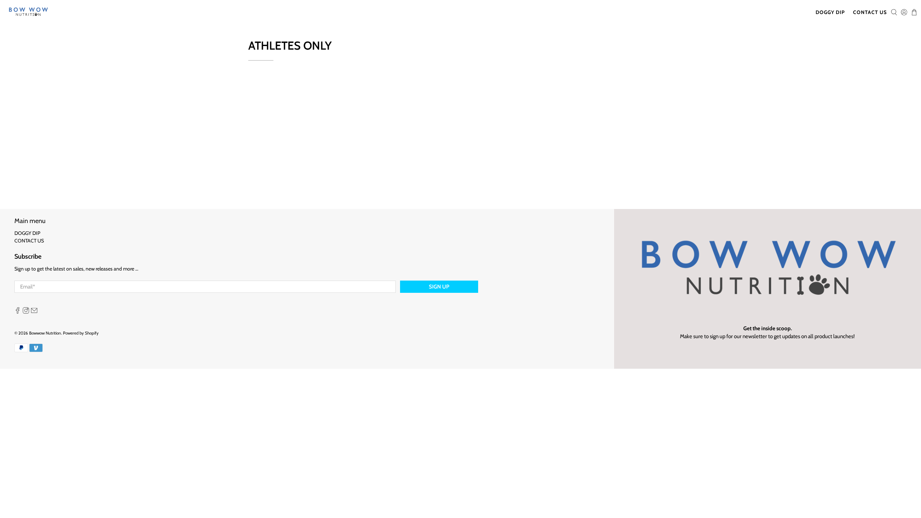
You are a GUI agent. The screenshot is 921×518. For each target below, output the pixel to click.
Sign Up (439, 286)
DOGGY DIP (830, 12)
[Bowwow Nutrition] (28, 12)
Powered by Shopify (81, 333)
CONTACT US (870, 12)
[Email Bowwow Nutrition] (34, 312)
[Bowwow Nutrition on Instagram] (26, 312)
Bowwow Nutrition (45, 333)
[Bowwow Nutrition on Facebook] (17, 312)
